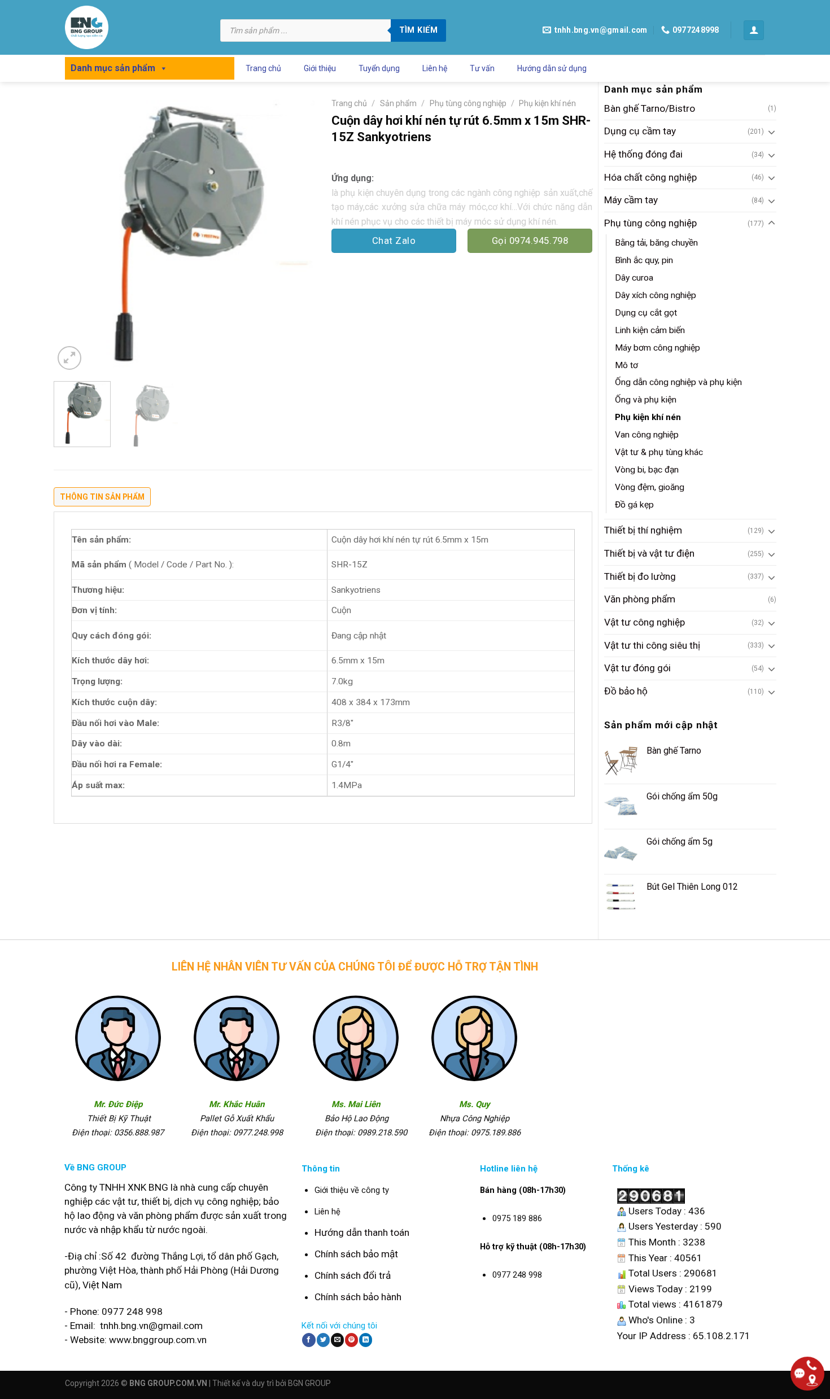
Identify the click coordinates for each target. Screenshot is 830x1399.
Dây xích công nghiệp (655, 295)
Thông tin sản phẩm (102, 496)
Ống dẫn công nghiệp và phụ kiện (678, 382)
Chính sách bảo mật (356, 1254)
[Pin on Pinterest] (351, 1339)
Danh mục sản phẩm (113, 68)
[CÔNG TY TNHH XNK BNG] (134, 27)
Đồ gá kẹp (634, 505)
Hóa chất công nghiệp (650, 177)
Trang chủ (263, 68)
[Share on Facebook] (308, 1339)
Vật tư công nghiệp (644, 622)
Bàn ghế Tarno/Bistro (649, 108)
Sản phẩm (398, 103)
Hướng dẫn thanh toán (361, 1232)
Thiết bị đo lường (640, 576)
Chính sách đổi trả (352, 1275)
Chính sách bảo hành (357, 1296)
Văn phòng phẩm (639, 599)
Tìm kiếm (418, 29)
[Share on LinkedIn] (365, 1339)
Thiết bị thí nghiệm (643, 530)
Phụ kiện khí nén (648, 417)
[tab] (102, 499)
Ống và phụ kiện (645, 400)
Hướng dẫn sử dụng (552, 68)
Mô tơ (626, 365)
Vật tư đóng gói (637, 668)
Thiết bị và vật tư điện (649, 553)
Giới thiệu (320, 68)
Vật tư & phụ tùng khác (659, 452)
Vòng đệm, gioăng (649, 487)
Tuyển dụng (379, 68)
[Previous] (73, 233)
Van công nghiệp (647, 435)
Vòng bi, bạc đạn (647, 470)
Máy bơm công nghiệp (657, 348)
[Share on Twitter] (323, 1339)
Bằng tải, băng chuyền (656, 243)
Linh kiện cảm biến (650, 330)
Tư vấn (482, 68)
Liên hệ (434, 68)
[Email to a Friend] (337, 1339)
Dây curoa (634, 278)
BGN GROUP (309, 1383)
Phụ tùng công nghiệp (650, 223)
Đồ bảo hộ (626, 691)
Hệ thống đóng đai (643, 154)
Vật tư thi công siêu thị (652, 645)
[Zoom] (69, 358)
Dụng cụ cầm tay (640, 131)
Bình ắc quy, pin (644, 260)
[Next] (295, 233)
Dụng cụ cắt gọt (646, 313)
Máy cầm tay (631, 200)
